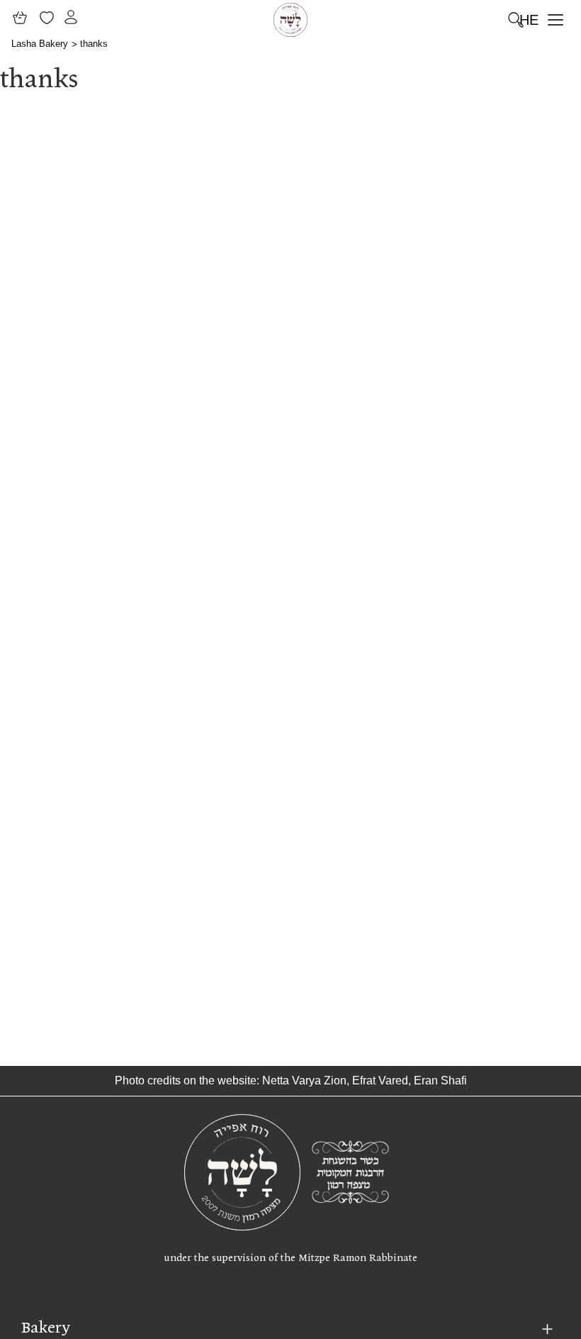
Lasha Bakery (39, 43)
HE (528, 20)
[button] (554, 19)
